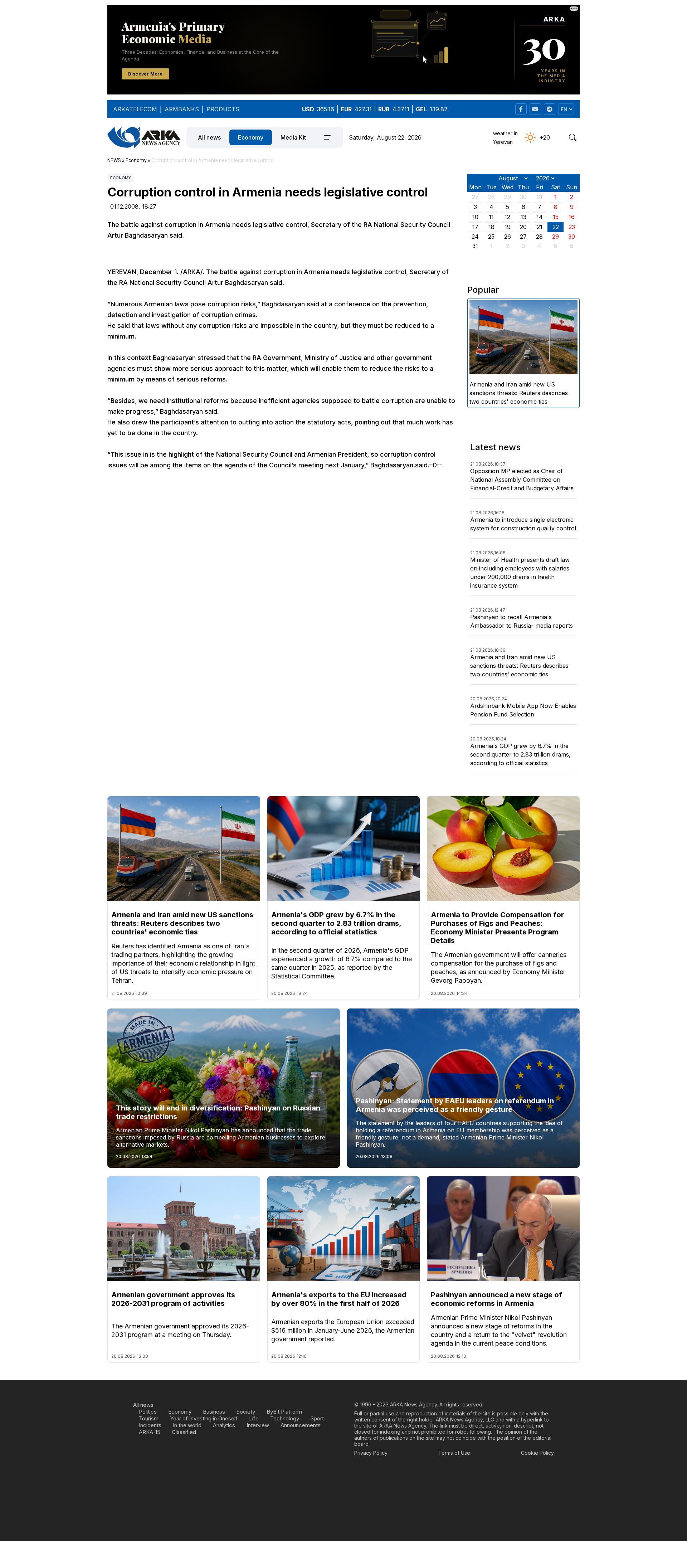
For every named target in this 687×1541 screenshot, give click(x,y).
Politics (148, 1411)
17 (475, 226)
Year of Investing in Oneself (204, 1418)
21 (539, 226)
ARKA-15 (149, 1432)
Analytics (224, 1425)
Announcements (301, 1425)
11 (491, 216)
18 (491, 226)
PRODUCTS (222, 109)
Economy (250, 137)
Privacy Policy (371, 1453)
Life (254, 1418)
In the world (187, 1425)
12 (507, 216)
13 (523, 216)
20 (523, 226)
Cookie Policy (537, 1453)
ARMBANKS (182, 109)
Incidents (150, 1425)
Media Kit (293, 137)
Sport (317, 1418)
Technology (284, 1418)
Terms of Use (454, 1453)
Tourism (149, 1418)
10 (475, 216)
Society (246, 1411)
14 (539, 216)
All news (209, 137)
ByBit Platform (284, 1411)
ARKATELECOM (135, 109)
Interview (258, 1425)
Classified (184, 1432)
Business (214, 1411)
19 (508, 226)
